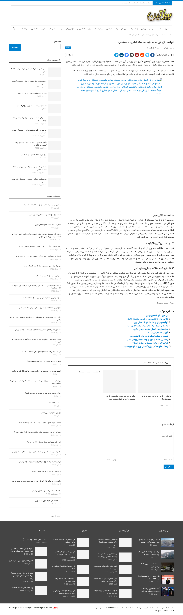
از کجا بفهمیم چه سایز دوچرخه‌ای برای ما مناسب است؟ (41, 351)
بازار (89, 28)
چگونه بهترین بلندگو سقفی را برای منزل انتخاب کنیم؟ (42, 297)
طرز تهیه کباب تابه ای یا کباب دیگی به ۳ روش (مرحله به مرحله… (64, 554)
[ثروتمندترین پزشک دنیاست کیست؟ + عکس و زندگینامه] (125, 557)
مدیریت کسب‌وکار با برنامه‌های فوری (48, 224)
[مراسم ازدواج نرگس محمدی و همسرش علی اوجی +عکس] (54, 182)
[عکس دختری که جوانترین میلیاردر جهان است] (125, 569)
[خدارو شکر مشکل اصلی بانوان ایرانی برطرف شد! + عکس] (54, 72)
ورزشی (143, 28)
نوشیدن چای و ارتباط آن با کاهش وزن (151, 322)
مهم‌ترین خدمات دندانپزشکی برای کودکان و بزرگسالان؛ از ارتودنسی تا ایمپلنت (36, 340)
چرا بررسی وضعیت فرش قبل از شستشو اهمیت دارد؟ (42, 205)
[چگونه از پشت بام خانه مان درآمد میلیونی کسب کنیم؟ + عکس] (125, 542)
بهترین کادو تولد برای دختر (51, 412)
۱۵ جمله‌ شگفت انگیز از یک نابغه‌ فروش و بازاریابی (105, 592)
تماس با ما (126, 2)
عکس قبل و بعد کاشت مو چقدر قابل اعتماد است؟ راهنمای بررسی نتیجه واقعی (35, 318)
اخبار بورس (81, 28)
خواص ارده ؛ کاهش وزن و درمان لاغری (150, 329)
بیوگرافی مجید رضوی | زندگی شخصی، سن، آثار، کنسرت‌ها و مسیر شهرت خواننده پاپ (35, 382)
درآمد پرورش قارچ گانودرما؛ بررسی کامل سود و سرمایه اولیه (40, 422)
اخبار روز (168, 28)
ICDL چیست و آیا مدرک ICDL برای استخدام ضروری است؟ (40, 246)
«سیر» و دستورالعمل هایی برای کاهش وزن (149, 336)
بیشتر (25, 28)
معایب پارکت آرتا (55, 402)
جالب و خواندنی (112, 28)
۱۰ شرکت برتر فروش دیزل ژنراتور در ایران (46, 491)
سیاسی (151, 28)
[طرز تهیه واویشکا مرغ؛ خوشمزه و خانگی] (83, 569)
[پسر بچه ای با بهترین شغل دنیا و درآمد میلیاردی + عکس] (125, 581)
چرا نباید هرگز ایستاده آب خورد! (22, 587)
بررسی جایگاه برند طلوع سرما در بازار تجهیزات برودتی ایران (40, 461)
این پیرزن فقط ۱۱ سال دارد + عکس (33, 154)
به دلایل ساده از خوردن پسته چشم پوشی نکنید (147, 339)
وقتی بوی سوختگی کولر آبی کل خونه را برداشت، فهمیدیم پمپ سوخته (36, 481)
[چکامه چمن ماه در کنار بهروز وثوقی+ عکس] (54, 108)
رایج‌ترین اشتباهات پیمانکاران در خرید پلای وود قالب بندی (40, 307)
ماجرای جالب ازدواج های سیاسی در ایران (31, 93)
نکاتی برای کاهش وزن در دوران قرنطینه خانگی (147, 319)
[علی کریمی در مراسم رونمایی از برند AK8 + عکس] (167, 579)
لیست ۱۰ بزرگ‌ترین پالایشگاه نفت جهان (46, 471)
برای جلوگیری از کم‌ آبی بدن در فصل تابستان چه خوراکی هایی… (21, 549)
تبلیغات (135, 2)
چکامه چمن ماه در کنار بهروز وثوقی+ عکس (31, 105)
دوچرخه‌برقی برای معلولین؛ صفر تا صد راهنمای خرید (42, 266)
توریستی (52, 28)
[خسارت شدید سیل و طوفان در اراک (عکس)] (167, 567)
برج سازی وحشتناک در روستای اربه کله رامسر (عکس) (149, 553)
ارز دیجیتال (70, 28)
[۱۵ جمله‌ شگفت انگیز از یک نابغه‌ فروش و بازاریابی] (125, 593)
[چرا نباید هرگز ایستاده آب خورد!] (41, 590)
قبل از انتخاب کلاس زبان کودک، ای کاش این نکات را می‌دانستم (38, 256)
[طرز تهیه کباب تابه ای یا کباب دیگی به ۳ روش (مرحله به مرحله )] (83, 555)
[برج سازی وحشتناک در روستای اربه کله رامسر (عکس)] (167, 555)
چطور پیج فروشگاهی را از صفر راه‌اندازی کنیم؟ (45, 214)
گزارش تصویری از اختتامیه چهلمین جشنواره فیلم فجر (150, 590)
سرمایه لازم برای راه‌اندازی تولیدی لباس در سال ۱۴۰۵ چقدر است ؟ (37, 432)
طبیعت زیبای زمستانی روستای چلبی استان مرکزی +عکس (149, 540)
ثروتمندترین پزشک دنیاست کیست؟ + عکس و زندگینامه (107, 555)
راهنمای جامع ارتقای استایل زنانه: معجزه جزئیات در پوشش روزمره (38, 329)
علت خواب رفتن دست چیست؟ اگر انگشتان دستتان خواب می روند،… (22, 576)
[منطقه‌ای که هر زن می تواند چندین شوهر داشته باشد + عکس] (54, 170)
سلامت (159, 28)
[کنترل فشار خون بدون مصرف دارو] (41, 564)
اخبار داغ (124, 28)
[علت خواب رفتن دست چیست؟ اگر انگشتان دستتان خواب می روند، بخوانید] (41, 576)
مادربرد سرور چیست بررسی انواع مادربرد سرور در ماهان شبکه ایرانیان (36, 451)
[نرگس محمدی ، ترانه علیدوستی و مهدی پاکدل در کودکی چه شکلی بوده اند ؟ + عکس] (54, 145)
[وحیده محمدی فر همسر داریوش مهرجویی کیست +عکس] (54, 84)
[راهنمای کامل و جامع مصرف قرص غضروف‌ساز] (154, 381)
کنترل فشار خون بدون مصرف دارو (21, 560)
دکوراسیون (34, 28)
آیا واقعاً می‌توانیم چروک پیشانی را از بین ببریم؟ (44, 442)
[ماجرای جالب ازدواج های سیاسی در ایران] (54, 96)
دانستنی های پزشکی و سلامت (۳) (35, 539)
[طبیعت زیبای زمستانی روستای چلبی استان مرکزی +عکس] (167, 542)
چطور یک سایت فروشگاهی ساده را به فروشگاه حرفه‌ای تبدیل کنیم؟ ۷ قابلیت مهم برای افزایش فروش (36, 235)
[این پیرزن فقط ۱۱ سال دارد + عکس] (54, 157)
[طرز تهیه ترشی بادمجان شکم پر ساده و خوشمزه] (83, 542)
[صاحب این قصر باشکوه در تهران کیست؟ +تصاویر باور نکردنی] (54, 133)
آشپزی (43, 28)
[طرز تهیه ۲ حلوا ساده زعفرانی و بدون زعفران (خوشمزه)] (83, 593)
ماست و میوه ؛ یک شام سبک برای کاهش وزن (147, 326)
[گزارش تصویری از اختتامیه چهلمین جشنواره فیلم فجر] (167, 591)
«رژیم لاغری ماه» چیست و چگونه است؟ (150, 343)
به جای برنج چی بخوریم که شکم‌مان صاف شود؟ (44, 361)
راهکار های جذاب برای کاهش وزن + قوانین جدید (146, 346)
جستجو (57, 41)
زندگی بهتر (134, 28)
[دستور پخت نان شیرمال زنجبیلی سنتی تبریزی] (83, 581)
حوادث (60, 28)
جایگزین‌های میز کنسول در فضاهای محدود (46, 275)
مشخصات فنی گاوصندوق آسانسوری (48, 500)
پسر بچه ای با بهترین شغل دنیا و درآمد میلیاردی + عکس (105, 580)
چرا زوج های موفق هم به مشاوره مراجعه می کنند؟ (43, 393)
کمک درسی (56, 515)
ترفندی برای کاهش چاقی (157, 315)
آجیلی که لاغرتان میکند (158, 332)
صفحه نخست (145, 2)
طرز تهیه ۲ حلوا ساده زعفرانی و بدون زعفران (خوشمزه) (64, 592)
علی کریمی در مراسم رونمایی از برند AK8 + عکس (149, 577)
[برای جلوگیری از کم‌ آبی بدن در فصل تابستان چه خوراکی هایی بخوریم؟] (41, 551)
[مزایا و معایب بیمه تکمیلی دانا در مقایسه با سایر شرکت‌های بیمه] (119, 381)
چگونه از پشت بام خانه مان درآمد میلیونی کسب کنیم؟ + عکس (107, 542)
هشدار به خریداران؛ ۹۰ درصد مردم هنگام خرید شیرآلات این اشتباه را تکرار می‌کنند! (36, 286)
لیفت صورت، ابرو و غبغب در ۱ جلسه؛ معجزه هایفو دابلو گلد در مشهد (36, 371)
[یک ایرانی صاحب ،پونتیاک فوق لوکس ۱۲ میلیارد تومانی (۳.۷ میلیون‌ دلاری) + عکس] (54, 121)
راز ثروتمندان (98, 28)
